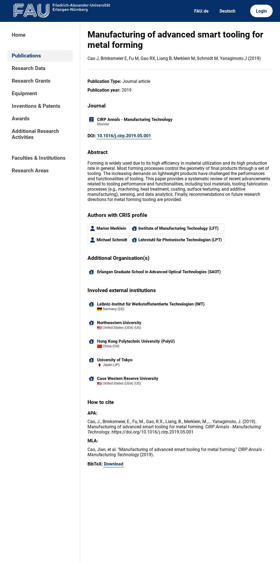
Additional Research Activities (35, 134)
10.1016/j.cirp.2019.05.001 (124, 135)
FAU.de (201, 11)
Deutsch (227, 11)
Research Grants (31, 81)
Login (261, 11)
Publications (26, 56)
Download (113, 464)
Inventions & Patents (36, 106)
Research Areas (30, 171)
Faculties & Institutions (39, 158)
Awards (21, 119)
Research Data (28, 68)
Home (18, 35)
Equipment (24, 94)
